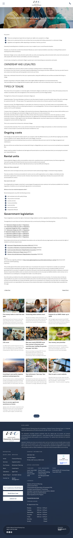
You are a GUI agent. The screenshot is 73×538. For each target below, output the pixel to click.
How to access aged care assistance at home (11, 403)
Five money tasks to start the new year (13, 315)
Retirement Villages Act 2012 (14, 224)
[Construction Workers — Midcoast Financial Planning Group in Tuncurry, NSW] (36, 333)
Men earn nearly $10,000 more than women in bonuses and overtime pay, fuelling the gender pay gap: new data (36, 345)
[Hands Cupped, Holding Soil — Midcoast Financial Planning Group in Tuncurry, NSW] (59, 333)
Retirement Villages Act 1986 (13, 235)
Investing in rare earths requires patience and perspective (13, 375)
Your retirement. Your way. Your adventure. (35, 375)
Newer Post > (65, 290)
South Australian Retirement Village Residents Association (21, 249)
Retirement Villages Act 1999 (14, 226)
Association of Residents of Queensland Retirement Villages (22, 247)
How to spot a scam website (58, 374)
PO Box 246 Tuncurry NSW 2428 (35, 460)
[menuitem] (7, 458)
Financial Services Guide (33, 498)
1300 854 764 (30, 455)
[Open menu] (4, 3)
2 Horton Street (42, 474)
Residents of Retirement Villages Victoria (17, 252)
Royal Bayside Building (44, 472)
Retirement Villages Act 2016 (13, 231)
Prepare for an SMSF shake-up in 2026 (59, 315)
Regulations (26, 224)
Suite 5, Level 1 (42, 470)
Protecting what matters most (35, 314)
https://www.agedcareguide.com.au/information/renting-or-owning (39, 260)
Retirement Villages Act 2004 (13, 233)
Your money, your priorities (57, 342)
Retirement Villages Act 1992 (13, 236)
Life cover (6, 342)
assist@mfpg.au (31, 457)
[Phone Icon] (70, 4)
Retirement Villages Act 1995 (13, 228)
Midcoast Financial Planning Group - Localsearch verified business (63, 459)
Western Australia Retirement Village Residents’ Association (22, 254)
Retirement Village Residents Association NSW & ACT (20, 245)
